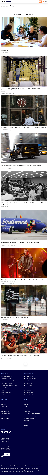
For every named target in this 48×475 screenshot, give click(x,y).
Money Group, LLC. (11, 461)
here (32, 471)
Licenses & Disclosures (29, 418)
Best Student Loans (28, 376)
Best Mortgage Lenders (6, 378)
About (25, 402)
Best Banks (3, 390)
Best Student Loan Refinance (30, 378)
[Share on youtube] (10, 432)
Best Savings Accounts (6, 392)
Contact (26, 404)
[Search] (4, 1)
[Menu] (2, 1)
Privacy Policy (31, 461)
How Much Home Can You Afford (8, 380)
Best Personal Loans (28, 383)
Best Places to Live (5, 411)
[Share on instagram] (7, 432)
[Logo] (9, 1)
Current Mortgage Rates (6, 376)
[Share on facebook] (2, 432)
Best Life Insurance (28, 392)
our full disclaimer (35, 468)
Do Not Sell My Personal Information (32, 413)
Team (25, 406)
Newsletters (3, 402)
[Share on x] (5, 432)
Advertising (26, 420)
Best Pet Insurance (5, 418)
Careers (26, 425)
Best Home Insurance (29, 390)
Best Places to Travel (5, 413)
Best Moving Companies (6, 394)
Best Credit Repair (28, 380)
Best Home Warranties (29, 394)
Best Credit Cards (5, 387)
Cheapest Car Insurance (29, 387)
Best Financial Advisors (29, 397)
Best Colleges (4, 406)
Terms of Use (27, 411)
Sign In (40, 1)
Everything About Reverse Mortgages (9, 385)
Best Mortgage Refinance (6, 383)
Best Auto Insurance (28, 385)
